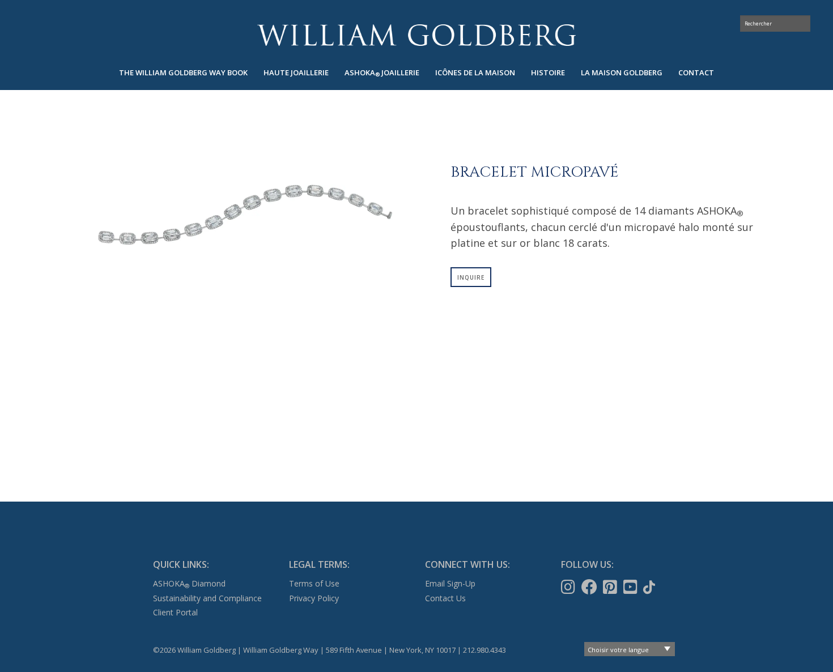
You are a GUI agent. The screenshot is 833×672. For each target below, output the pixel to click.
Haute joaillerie (296, 72)
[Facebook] (590, 587)
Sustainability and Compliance (207, 598)
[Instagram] (569, 587)
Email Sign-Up (450, 583)
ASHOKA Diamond (189, 583)
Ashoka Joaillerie (382, 72)
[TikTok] (650, 587)
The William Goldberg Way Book (183, 72)
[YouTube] (631, 587)
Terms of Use (314, 583)
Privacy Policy (314, 598)
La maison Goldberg (621, 72)
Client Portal (175, 612)
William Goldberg (416, 34)
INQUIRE (470, 277)
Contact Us (445, 598)
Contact (696, 72)
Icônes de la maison (475, 72)
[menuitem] (183, 72)
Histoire (548, 72)
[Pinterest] (611, 587)
